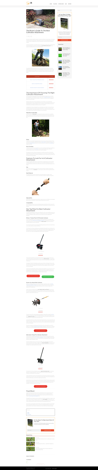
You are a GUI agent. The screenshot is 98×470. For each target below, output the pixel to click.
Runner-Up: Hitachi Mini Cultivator (37, 83)
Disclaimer (31, 467)
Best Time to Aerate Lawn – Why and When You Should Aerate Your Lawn (66, 62)
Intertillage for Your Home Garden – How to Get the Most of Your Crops (66, 74)
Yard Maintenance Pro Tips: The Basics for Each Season (66, 54)
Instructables (29, 414)
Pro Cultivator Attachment (39, 337)
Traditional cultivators (47, 97)
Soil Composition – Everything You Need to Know (66, 67)
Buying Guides (61, 3)
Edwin (31, 34)
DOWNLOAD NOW (64, 40)
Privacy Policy (27, 467)
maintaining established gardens (34, 395)
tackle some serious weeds (38, 326)
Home (51, 3)
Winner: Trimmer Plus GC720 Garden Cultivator (37, 79)
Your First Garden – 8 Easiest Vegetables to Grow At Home (66, 48)
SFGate (28, 413)
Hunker (28, 412)
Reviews (69, 3)
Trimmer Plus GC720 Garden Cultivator (38, 220)
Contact (34, 467)
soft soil (52, 314)
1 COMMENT (34, 34)
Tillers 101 (55, 3)
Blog (66, 3)
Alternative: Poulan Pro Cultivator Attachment (37, 87)
